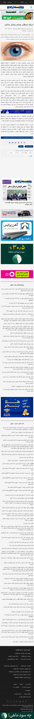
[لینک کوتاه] (24, 142)
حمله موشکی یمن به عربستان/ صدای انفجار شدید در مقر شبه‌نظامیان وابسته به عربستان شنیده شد (17, 533)
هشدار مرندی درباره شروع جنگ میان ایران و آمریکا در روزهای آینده (17, 341)
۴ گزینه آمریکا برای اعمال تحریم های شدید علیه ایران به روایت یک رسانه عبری (18, 363)
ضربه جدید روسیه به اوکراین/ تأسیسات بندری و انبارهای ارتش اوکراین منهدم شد (17, 436)
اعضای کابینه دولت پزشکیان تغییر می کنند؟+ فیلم (21, 498)
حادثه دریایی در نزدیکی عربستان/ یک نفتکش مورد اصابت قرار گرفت (17, 454)
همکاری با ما (16, 687)
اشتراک (15, 684)
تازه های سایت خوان (17, 423)
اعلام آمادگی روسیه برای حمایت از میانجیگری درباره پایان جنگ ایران (17, 548)
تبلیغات (21, 684)
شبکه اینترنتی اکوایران (13, 656)
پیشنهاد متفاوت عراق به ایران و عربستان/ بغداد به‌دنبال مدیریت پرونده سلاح (18, 348)
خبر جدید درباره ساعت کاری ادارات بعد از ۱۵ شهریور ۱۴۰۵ (19, 311)
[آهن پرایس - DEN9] (17, 230)
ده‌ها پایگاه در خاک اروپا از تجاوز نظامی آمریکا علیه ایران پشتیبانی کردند (18, 315)
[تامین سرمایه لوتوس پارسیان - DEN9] (17, 254)
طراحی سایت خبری (27, 711)
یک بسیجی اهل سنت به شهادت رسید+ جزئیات (22, 432)
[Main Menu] (31, 7)
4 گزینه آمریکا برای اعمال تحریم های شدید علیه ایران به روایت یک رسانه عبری (18, 574)
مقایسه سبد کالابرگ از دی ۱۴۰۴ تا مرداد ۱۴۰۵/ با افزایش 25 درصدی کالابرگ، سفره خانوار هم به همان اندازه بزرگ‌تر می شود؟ (17, 514)
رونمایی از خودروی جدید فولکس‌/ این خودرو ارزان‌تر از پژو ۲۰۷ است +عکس (17, 626)
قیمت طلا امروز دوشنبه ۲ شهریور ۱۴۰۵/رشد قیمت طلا (20, 487)
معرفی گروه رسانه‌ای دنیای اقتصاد (23, 653)
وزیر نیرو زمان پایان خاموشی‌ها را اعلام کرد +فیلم (21, 344)
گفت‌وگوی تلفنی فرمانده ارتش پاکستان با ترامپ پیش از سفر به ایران (17, 451)
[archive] (8, 701)
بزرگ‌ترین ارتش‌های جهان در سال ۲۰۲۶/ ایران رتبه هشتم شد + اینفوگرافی (18, 299)
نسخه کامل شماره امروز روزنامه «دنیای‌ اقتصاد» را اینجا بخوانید (18, 203)
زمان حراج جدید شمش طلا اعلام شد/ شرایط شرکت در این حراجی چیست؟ (18, 377)
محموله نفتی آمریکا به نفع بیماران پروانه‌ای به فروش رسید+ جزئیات (17, 511)
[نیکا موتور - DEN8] (17, 213)
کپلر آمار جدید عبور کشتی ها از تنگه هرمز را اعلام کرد (21, 542)
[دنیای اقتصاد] (15, 7)
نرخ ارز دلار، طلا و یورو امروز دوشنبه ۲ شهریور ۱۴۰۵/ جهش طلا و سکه (17, 469)
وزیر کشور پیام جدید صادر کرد (26, 457)
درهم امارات (3, 2)
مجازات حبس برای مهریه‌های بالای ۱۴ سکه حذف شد (21, 303)
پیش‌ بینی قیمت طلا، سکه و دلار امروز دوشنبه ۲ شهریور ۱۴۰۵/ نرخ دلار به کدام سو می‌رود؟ (17, 307)
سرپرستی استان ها (26, 687)
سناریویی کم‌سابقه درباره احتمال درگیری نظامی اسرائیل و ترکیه (19, 356)
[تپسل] (1, 110)
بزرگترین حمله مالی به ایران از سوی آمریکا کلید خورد (21, 604)
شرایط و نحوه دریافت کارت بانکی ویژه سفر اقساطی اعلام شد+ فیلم (17, 508)
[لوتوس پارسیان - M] (17, 715)
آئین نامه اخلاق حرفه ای (25, 697)
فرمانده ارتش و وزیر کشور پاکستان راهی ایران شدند (21, 545)
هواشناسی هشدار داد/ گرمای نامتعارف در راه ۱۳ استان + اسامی (18, 323)
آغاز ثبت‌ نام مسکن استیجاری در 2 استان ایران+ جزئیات (20, 460)
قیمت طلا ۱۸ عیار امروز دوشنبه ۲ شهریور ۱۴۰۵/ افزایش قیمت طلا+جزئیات (19, 483)
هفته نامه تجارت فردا (26, 659)
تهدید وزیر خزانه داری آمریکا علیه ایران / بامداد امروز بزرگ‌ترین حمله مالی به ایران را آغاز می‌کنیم (17, 290)
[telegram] (12, 142)
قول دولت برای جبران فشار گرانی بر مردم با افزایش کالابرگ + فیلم (18, 619)
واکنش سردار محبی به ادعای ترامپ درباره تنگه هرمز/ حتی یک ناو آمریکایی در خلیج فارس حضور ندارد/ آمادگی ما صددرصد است (18, 428)
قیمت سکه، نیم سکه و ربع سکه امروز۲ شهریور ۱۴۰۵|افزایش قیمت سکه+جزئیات (17, 478)
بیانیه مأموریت (17, 694)
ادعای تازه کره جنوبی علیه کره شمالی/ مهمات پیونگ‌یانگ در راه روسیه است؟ (17, 558)
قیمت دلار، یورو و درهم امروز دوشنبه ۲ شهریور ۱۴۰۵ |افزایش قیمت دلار (17, 474)
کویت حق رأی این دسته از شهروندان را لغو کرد (22, 386)
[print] (9, 142)
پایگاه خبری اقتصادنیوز (13, 659)
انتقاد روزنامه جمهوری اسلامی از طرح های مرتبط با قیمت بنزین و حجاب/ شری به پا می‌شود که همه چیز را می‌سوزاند (18, 589)
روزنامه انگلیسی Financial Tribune (23, 677)
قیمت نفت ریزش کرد (28, 523)
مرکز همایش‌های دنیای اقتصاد (11, 666)
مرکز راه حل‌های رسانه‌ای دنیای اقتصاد (22, 675)
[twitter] (18, 142)
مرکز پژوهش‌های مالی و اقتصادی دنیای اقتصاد (20, 672)
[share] (14, 701)
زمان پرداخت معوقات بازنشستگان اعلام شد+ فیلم (21, 333)
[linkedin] (15, 142)
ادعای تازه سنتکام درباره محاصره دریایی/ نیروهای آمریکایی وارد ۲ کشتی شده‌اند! (18, 390)
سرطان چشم (29, 146)
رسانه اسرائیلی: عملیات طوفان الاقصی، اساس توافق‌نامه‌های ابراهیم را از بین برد (17, 600)
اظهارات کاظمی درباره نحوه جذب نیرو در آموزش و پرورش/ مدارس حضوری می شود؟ (17, 519)
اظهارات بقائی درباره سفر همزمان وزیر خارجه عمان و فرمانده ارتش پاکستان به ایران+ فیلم (17, 464)
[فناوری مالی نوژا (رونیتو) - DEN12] (17, 407)
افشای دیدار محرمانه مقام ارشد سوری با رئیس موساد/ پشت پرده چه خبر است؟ (17, 637)
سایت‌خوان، (26, 137)
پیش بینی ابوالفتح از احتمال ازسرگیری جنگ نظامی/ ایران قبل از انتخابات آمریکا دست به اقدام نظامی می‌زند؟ (18, 368)
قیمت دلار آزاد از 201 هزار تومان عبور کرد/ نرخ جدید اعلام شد (19, 495)
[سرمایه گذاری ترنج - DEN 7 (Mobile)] (17, 15)
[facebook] (21, 142)
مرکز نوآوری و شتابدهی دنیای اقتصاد (22, 669)
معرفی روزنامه (27, 694)
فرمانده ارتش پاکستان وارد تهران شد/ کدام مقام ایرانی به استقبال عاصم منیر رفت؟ (18, 441)
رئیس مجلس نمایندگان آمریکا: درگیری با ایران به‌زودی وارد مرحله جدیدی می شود (18, 382)
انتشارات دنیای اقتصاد (26, 666)
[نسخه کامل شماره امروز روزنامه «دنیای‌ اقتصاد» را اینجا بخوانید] (17, 189)
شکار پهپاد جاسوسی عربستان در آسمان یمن (23, 641)
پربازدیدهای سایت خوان (17, 285)
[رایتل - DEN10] (17, 274)
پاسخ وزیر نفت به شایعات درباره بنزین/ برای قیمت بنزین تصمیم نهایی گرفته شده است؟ (18, 337)
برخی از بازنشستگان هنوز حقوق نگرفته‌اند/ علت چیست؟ (20, 359)
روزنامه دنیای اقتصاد (26, 656)
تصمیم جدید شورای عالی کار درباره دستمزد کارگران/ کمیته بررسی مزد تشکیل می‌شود (17, 373)
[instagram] (26, 701)
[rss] (17, 701)
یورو (20, 2)
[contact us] (11, 701)
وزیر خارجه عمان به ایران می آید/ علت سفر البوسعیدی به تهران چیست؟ (18, 563)
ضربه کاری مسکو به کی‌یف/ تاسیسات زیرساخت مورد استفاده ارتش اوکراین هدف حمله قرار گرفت (17, 352)
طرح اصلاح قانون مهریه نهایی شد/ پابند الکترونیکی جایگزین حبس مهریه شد (17, 294)
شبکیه (20, 146)
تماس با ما (28, 684)
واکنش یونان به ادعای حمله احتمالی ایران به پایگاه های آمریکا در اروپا (18, 608)
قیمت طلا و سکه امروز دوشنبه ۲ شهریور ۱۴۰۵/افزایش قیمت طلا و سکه (17, 491)
